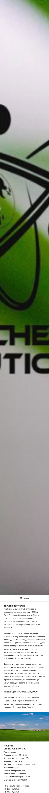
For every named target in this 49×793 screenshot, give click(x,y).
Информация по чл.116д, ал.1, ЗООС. (21, 691)
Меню (26, 598)
